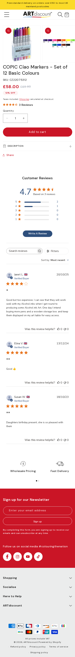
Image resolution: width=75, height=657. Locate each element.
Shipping (24, 99)
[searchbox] (21, 251)
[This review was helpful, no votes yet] (58, 329)
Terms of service (58, 646)
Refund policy (18, 646)
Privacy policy (38, 646)
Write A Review (37, 233)
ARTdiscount (31, 642)
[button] (6, 14)
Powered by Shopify (50, 642)
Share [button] (10, 155)
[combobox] (55, 260)
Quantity (8, 110)
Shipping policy (39, 652)
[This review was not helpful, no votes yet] (65, 329)
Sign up (37, 521)
